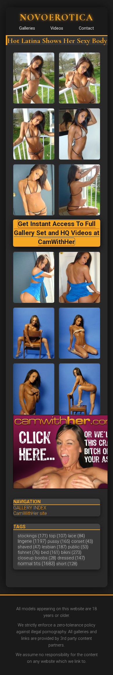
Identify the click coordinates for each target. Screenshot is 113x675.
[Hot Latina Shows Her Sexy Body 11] (79, 389)
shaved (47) (29, 546)
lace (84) (76, 535)
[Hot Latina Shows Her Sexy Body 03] (79, 134)
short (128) (66, 563)
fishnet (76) (29, 552)
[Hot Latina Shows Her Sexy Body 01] (79, 78)
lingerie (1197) (32, 541)
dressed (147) (71, 558)
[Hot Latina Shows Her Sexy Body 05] (79, 190)
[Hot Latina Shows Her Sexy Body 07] (79, 277)
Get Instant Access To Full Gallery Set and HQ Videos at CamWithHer (56, 233)
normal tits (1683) (36, 563)
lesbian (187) (54, 546)
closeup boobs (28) (37, 558)
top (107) (58, 535)
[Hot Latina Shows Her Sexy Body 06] (33, 277)
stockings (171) (33, 535)
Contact (86, 28)
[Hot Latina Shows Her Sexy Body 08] (33, 333)
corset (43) (82, 541)
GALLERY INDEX (29, 508)
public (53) (78, 546)
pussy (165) (59, 541)
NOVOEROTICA (56, 17)
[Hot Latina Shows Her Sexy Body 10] (33, 389)
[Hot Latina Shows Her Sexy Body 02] (33, 134)
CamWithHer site (30, 513)
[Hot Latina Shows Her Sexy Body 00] (33, 78)
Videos (56, 28)
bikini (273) (71, 552)
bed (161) (50, 552)
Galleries (27, 28)
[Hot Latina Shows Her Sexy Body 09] (79, 333)
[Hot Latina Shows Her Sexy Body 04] (33, 190)
